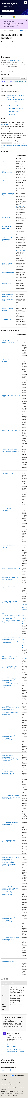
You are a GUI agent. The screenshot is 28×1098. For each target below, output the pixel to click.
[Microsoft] (14, 17)
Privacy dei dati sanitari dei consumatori (11, 1091)
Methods (4, 49)
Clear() (3, 180)
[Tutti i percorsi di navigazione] (2, 30)
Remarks (4, 47)
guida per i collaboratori (10, 1028)
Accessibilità (18, 1093)
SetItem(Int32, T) (6, 319)
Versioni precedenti (6, 1087)
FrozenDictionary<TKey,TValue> (25, 617)
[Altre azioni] (25, 30)
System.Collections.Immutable (16, 60)
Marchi (3, 1096)
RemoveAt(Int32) (6, 283)
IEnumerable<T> (14, 106)
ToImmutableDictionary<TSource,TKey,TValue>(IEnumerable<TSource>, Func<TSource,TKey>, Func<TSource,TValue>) (10, 736)
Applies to (5, 53)
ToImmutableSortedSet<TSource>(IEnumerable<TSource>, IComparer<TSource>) (10, 939)
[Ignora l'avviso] (25, 2)
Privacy (3, 1089)
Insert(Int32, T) (6, 217)
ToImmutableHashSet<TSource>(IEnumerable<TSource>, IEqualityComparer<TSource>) (11, 797)
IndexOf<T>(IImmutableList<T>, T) (11, 430)
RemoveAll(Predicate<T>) (8, 272)
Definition (5, 45)
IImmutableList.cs (10, 68)
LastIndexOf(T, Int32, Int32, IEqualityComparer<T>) (7, 239)
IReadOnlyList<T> (14, 111)
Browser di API (9, 30)
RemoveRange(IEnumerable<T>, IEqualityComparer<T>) (8, 294)
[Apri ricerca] (21, 16)
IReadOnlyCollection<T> (16, 108)
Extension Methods (7, 51)
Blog (14, 1087)
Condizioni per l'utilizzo (7, 1093)
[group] (14, 81)
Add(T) (3, 161)
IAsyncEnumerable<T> (24, 609)
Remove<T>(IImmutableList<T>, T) (11, 568)
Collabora (21, 1087)
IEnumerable (12, 114)
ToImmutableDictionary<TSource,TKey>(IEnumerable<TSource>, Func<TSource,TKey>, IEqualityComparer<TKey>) (10, 757)
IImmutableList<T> (6, 124)
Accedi (25, 16)
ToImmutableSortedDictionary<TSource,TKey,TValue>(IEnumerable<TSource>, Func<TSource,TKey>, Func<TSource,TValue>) (10, 918)
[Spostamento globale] (1, 16)
